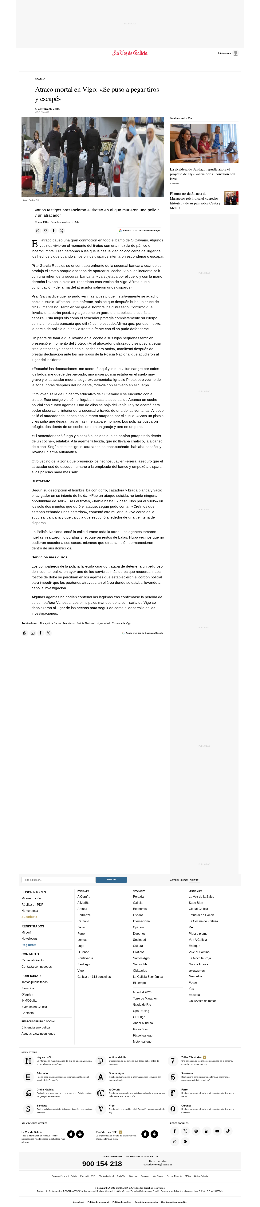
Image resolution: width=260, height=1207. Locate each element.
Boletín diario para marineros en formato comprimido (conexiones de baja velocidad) (205, 1076)
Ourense (83, 952)
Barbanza (84, 915)
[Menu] (24, 53)
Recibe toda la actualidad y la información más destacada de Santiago (65, 1109)
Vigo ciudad (103, 623)
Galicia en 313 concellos (94, 976)
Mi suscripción (31, 898)
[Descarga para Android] (80, 1134)
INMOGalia (29, 1000)
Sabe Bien (196, 902)
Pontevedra (85, 958)
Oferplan (27, 994)
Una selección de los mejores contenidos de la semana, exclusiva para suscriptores (207, 1060)
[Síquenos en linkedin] (206, 1130)
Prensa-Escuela (174, 1176)
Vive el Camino (199, 952)
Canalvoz (145, 1176)
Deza (81, 927)
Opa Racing (141, 1010)
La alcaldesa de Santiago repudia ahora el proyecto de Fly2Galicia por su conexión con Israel (202, 174)
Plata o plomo (198, 933)
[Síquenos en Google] (185, 1141)
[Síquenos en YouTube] (217, 1130)
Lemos (82, 939)
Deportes (139, 933)
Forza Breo (140, 1029)
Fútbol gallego (142, 1035)
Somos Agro (141, 958)
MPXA (188, 1176)
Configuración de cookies (174, 1202)
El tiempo (139, 982)
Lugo (80, 945)
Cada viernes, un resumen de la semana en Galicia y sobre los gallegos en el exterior (64, 1092)
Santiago (83, 964)
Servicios (28, 988)
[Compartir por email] (45, 231)
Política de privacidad (98, 1202)
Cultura (138, 945)
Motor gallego (142, 1041)
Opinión (138, 927)
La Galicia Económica (148, 976)
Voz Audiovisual (106, 1176)
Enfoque (194, 945)
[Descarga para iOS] (71, 1134)
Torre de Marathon (145, 998)
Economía (140, 908)
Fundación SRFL (88, 1176)
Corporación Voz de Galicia (64, 1176)
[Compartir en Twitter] (61, 231)
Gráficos (138, 952)
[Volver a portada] (130, 53)
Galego (194, 879)
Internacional (142, 921)
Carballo (83, 921)
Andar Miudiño (143, 1023)
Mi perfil (27, 932)
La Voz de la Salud (201, 896)
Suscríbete (29, 916)
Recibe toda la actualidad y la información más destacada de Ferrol (209, 1092)
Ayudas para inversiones (38, 1033)
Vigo (80, 970)
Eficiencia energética (36, 1027)
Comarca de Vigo (121, 623)
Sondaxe (133, 1176)
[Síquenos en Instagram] (196, 1130)
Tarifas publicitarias (35, 982)
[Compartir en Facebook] (53, 231)
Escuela (194, 994)
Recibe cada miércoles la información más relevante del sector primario (134, 1076)
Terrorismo (68, 623)
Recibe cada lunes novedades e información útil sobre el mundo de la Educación (63, 1076)
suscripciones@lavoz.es (158, 1164)
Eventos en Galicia (34, 1006)
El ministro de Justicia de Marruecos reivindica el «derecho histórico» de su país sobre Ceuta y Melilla (195, 200)
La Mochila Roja (200, 958)
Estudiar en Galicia (202, 915)
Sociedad (139, 939)
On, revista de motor (202, 1001)
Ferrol (81, 933)
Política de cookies (121, 1202)
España (138, 915)
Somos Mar (140, 964)
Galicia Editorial (201, 1176)
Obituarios (140, 970)
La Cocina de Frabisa (203, 921)
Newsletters (29, 938)
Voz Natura (158, 1176)
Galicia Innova (198, 964)
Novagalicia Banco (50, 623)
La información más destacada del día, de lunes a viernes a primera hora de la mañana (64, 1060)
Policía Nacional (86, 623)
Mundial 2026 (142, 992)
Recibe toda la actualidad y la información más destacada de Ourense (209, 1109)
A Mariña (83, 902)
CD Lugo (139, 1016)
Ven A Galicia (198, 939)
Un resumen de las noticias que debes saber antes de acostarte (134, 1060)
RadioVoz (121, 1176)
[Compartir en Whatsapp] (38, 231)
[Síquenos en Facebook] (174, 1130)
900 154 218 (102, 1164)
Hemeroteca (30, 910)
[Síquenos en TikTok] (228, 1130)
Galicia (138, 902)
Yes (191, 988)
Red (192, 927)
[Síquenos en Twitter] (185, 1130)
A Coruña (83, 896)
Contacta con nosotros (37, 966)
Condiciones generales (146, 1202)
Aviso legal (78, 1202)
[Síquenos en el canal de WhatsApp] (174, 1141)
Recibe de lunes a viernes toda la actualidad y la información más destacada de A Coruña (137, 1092)
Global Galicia (198, 908)
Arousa (82, 908)
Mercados (195, 976)
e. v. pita (55, 109)
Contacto (28, 1013)
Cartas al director (33, 960)
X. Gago (174, 183)
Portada (138, 896)
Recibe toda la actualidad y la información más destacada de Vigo (137, 1109)
